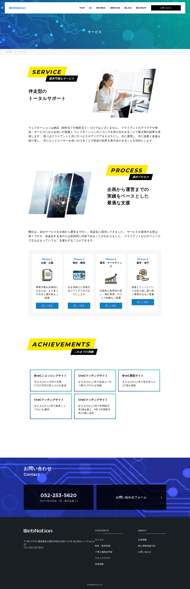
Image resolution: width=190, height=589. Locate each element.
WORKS (101, 8)
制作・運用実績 (102, 545)
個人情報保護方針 (147, 545)
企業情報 (142, 539)
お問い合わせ (166, 8)
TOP (82, 8)
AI (90, 8)
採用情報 (99, 564)
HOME (9, 52)
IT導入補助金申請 (104, 552)
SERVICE (115, 8)
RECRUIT (141, 8)
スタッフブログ (102, 558)
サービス (22, 52)
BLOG (128, 8)
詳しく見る (47, 305)
